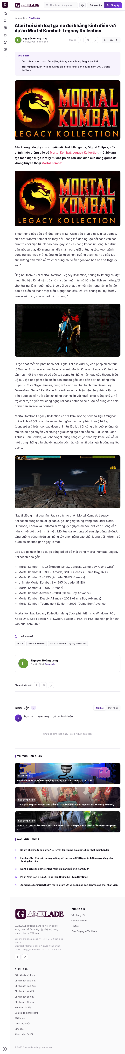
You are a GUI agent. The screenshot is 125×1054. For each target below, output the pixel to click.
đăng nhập (43, 716)
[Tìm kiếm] (5, 20)
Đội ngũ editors (79, 920)
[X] (88, 40)
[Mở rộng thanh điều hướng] (5, 1049)
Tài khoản (20, 1018)
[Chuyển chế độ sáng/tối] (82, 5)
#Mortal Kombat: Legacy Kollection (68, 643)
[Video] (5, 49)
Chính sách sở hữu (24, 996)
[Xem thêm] (5, 56)
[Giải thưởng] (5, 42)
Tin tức (75, 926)
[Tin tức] (5, 35)
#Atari (20, 643)
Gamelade (20, 18)
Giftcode (19, 1028)
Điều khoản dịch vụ (25, 975)
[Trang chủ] (5, 13)
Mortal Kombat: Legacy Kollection (73, 152)
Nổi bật (100, 708)
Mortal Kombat (52, 163)
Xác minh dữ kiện (23, 1007)
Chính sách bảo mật (25, 980)
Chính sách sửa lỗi (24, 991)
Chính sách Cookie (25, 1002)
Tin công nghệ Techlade (84, 931)
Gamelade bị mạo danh (27, 1012)
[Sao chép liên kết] (95, 40)
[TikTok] (25, 957)
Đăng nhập (96, 5)
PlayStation (34, 18)
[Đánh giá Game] (5, 27)
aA (111, 40)
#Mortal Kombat (36, 643)
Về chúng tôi (78, 915)
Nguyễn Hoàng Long (35, 38)
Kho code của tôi (24, 1034)
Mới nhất (113, 708)
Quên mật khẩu (22, 1023)
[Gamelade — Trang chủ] (5, 5)
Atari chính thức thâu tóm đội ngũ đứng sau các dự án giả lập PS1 (60, 61)
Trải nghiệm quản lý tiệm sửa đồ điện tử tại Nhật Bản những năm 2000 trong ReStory (66, 68)
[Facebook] (81, 40)
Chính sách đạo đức (25, 986)
